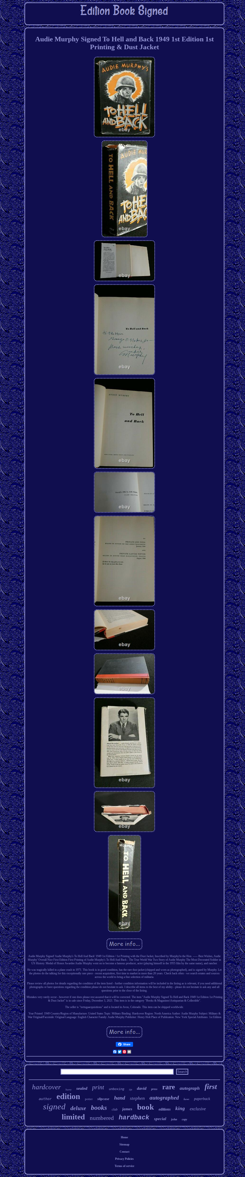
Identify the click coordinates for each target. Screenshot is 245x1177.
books (99, 1107)
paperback (202, 1099)
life (130, 1089)
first (211, 1086)
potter (89, 1099)
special (160, 1119)
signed (54, 1106)
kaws (186, 1099)
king (180, 1108)
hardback (134, 1117)
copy (184, 1119)
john (174, 1119)
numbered (102, 1118)
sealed (81, 1088)
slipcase (103, 1099)
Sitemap (124, 1144)
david (141, 1088)
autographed (164, 1098)
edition (68, 1096)
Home (124, 1137)
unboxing (116, 1089)
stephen (137, 1098)
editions (165, 1109)
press (154, 1089)
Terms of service (124, 1166)
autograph (190, 1088)
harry (69, 1089)
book (145, 1107)
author (45, 1099)
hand (119, 1098)
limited (73, 1116)
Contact (124, 1151)
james (127, 1109)
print (98, 1087)
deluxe (78, 1108)
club (114, 1109)
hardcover (46, 1087)
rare (168, 1087)
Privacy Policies (124, 1159)
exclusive (198, 1108)
